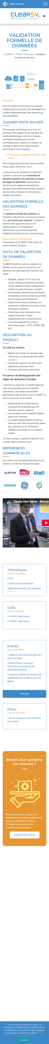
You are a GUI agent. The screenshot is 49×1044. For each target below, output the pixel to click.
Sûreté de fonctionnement (20, 583)
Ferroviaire (8, 100)
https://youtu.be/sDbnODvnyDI (17, 239)
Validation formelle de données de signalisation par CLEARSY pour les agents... (24, 677)
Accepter (25, 1040)
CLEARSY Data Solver (18, 621)
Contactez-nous (24, 835)
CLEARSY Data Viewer (19, 616)
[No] (45, 1032)
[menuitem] (44, 16)
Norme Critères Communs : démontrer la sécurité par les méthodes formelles (21, 666)
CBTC (11, 578)
